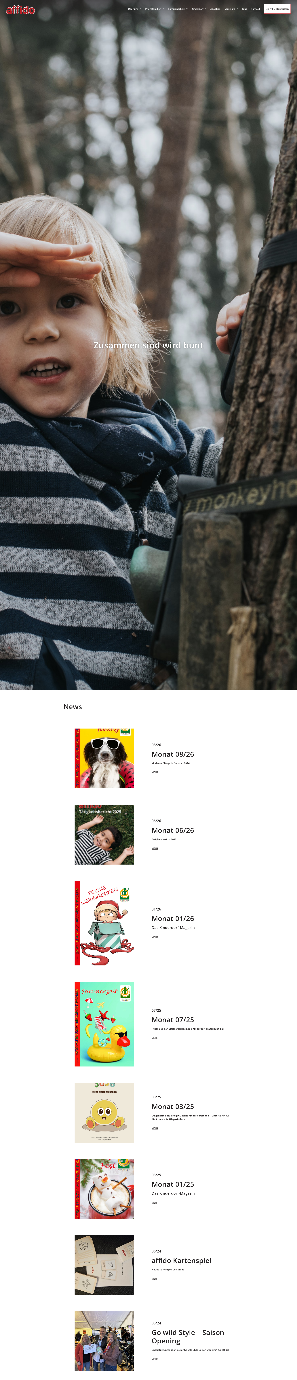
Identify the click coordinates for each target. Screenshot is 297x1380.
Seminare (230, 8)
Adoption (215, 8)
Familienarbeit (176, 8)
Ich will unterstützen (277, 8)
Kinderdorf (197, 8)
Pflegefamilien (153, 8)
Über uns (133, 8)
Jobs (244, 8)
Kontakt (255, 8)
